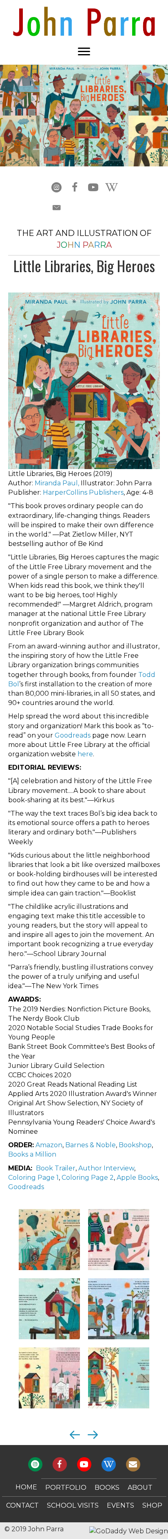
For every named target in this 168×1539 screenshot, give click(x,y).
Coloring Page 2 (88, 1177)
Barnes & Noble (90, 1145)
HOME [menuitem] (26, 1487)
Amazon (48, 1145)
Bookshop (135, 1145)
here (85, 754)
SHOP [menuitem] (152, 1505)
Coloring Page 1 (33, 1177)
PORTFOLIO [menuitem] (65, 1487)
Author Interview (106, 1168)
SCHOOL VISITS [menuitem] (73, 1505)
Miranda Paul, (57, 483)
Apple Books (137, 1177)
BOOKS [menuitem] (107, 1487)
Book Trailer (55, 1168)
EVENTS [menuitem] (120, 1505)
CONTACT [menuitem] (22, 1505)
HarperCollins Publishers (83, 492)
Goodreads (73, 735)
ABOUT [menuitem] (140, 1487)
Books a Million (32, 1154)
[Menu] (84, 52)
